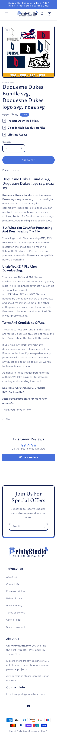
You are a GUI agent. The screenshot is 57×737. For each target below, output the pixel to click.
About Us (11, 577)
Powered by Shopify (38, 731)
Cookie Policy (14, 620)
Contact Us (12, 584)
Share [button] (9, 419)
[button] (6, 13)
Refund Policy (14, 598)
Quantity (6, 142)
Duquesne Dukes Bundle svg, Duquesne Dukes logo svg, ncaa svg (28, 183)
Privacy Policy (14, 605)
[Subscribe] (44, 527)
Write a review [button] (28, 457)
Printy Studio (23, 731)
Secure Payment (15, 627)
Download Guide (15, 591)
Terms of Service (15, 612)
